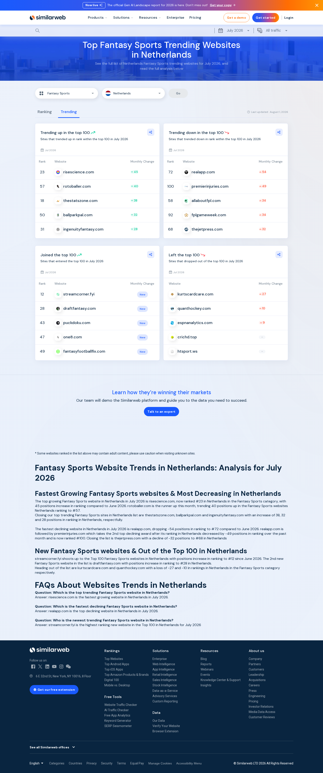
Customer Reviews (262, 717)
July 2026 (235, 30)
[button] (66, 93)
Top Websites (113, 659)
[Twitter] (40, 666)
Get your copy (221, 5)
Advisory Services (164, 696)
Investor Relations (261, 706)
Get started (266, 18)
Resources (209, 650)
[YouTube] (54, 666)
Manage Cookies (160, 763)
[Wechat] (68, 666)
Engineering (257, 696)
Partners (255, 664)
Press (253, 690)
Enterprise (159, 659)
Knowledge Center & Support (221, 680)
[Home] (48, 17)
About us (256, 650)
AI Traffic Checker (116, 710)
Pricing (253, 701)
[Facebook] (33, 666)
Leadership (256, 674)
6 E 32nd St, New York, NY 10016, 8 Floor (63, 676)
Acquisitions (257, 680)
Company (255, 659)
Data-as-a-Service (165, 690)
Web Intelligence (163, 664)
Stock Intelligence (164, 685)
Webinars (207, 669)
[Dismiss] (316, 5)
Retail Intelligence (164, 674)
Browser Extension (165, 731)
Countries (75, 763)
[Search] (161, 31)
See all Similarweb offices (49, 747)
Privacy (92, 763)
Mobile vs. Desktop (117, 685)
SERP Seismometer (118, 726)
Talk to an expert (161, 412)
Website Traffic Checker (120, 705)
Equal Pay (137, 763)
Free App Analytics (117, 715)
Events (205, 674)
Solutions (160, 650)
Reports (206, 664)
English (35, 763)
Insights (206, 685)
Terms (121, 763)
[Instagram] (61, 666)
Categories (56, 763)
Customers (256, 669)
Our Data (158, 720)
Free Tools (113, 696)
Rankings (112, 650)
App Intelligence (163, 669)
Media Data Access (262, 712)
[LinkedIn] (47, 666)
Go (178, 93)
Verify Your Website (166, 726)
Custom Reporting (165, 701)
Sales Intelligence (164, 680)
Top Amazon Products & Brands (126, 674)
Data (156, 712)
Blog (204, 659)
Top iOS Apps (113, 669)
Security (107, 763)
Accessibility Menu (189, 763)
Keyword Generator (117, 720)
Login (288, 18)
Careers (254, 685)
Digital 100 (111, 680)
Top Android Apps (116, 664)
